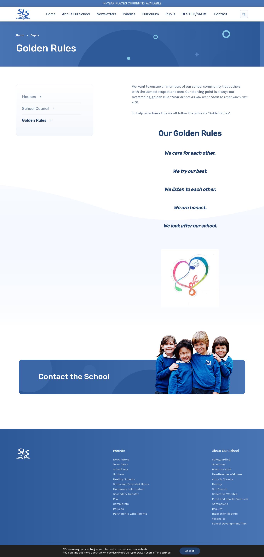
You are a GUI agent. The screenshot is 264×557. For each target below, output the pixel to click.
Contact (220, 14)
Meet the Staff (221, 469)
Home (50, 14)
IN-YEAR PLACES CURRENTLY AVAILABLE (132, 3)
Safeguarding (221, 459)
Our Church (219, 489)
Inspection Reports (225, 513)
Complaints (121, 504)
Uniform (118, 474)
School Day (120, 469)
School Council (36, 108)
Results (217, 509)
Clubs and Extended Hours (131, 484)
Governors (219, 464)
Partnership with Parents (130, 513)
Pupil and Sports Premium (230, 499)
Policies (118, 509)
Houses (29, 96)
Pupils (170, 14)
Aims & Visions (222, 479)
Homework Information (128, 489)
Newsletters (106, 14)
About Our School (76, 14)
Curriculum (150, 14)
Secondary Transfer (126, 494)
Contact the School (74, 376)
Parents (129, 14)
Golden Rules (34, 120)
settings (165, 552)
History (217, 484)
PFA (115, 499)
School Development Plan (229, 523)
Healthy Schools (124, 479)
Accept (189, 551)
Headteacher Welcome (227, 474)
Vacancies (219, 518)
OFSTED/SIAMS (194, 14)
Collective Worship (225, 494)
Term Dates (120, 464)
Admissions (220, 504)
